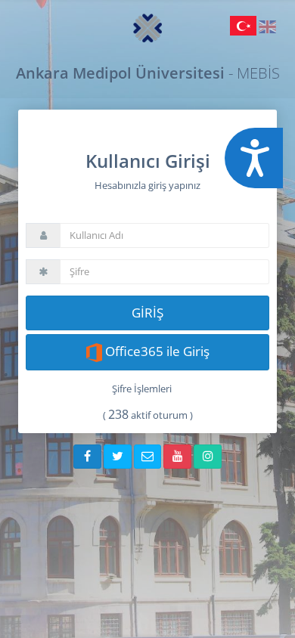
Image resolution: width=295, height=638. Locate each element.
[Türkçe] (244, 29)
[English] (267, 29)
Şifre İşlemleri (142, 388)
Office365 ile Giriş (156, 351)
